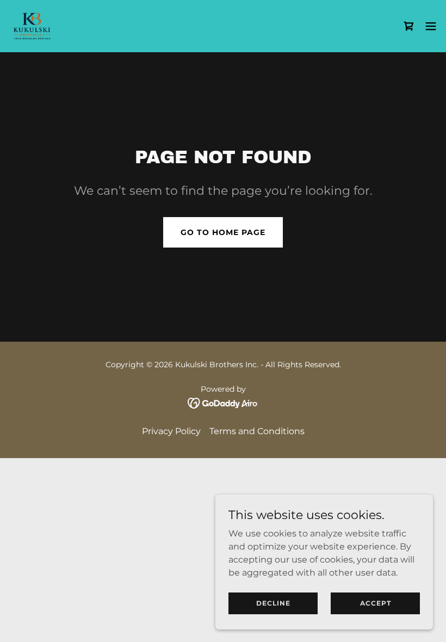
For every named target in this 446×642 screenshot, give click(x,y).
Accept (375, 603)
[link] (32, 26)
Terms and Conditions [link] (257, 431)
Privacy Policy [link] (171, 431)
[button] (431, 26)
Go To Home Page (223, 232)
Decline (273, 603)
